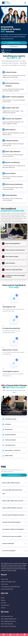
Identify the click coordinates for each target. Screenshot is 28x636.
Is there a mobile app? (8, 543)
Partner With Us (5, 605)
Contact (3, 607)
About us (3, 600)
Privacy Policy (4, 579)
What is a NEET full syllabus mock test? (12, 508)
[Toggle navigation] (24, 2)
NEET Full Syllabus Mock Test (8, 621)
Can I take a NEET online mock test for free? (12, 491)
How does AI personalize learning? (11, 522)
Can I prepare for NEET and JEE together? (13, 529)
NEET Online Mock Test (7, 616)
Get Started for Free (13, 42)
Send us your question (13, 475)
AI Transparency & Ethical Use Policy (10, 586)
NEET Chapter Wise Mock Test (8, 619)
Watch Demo (15, 46)
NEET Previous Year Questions (8, 626)
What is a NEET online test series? (11, 483)
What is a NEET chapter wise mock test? (12, 500)
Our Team (3, 603)
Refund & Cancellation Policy (8, 581)
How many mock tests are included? (12, 536)
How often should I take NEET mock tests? (13, 515)
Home (2, 598)
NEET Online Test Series (7, 624)
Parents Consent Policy (7, 589)
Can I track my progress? (9, 550)
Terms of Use (4, 584)
